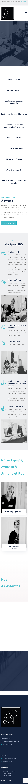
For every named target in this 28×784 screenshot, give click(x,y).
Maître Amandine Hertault (14, 547)
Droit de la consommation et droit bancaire (17, 383)
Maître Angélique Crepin (14, 512)
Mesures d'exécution (15, 407)
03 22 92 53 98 (7, 744)
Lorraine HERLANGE (14, 634)
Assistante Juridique (14, 636)
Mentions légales (6, 780)
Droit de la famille (14, 280)
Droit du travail (13, 252)
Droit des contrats (14, 341)
